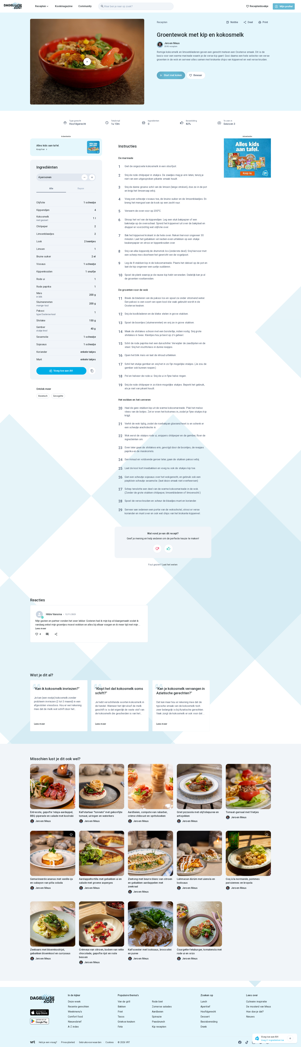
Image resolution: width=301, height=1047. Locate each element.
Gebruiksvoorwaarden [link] (90, 1042)
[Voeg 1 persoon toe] (92, 177)
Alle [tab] (51, 188)
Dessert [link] (205, 1016)
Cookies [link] (110, 1042)
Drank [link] (204, 1026)
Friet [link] (120, 1011)
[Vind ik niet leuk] (157, 548)
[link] (13, 6)
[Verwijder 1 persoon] (84, 177)
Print (265, 22)
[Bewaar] (71, 768)
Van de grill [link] (124, 1001)
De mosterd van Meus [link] (258, 1006)
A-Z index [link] (73, 1026)
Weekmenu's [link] (75, 1011)
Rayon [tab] (81, 188)
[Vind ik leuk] (168, 548)
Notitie (234, 22)
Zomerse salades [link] (162, 1006)
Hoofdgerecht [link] (208, 1011)
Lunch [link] (204, 1001)
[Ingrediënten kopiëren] (92, 371)
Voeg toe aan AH (63, 370)
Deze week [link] (74, 1001)
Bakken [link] (122, 1006)
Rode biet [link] (157, 1001)
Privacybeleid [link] (68, 1042)
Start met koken (173, 75)
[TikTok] (246, 1042)
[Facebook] (239, 1042)
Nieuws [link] (250, 1016)
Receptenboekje (259, 6)
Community (85, 6)
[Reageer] (47, 634)
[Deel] (56, 634)
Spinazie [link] (157, 1016)
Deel (250, 22)
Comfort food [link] (75, 1016)
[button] (42, 395)
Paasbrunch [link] (158, 1021)
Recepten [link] (162, 22)
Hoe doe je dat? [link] (255, 1011)
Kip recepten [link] (159, 1026)
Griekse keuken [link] (126, 1021)
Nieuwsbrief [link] (75, 1021)
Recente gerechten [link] (78, 1006)
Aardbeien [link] (157, 1011)
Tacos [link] (121, 1016)
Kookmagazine (63, 6)
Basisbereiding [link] (209, 1021)
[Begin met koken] (87, 61)
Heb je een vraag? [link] (48, 1042)
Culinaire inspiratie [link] (256, 1001)
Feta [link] (120, 1026)
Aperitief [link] (205, 1006)
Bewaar (197, 75)
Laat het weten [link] (170, 564)
